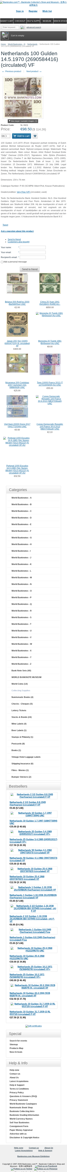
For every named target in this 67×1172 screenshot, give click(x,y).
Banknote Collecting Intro (22, 1111)
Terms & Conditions (19, 1089)
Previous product (11, 71)
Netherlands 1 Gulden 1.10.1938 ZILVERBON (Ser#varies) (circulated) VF (33, 896)
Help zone (14, 1070)
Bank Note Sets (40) (21, 670)
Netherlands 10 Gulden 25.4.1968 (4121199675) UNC (27, 957)
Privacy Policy (17, 1092)
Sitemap (14, 1044)
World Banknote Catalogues (23, 1104)
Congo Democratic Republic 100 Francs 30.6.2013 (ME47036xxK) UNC (50, 426)
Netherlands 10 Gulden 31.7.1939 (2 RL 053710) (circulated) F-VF (30, 1013)
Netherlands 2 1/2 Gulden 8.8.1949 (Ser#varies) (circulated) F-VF (28, 803)
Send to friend (14, 239)
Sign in (20, 11)
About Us (14, 1077)
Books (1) (16, 750)
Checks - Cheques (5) (22, 704)
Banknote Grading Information (24, 1115)
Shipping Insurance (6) (22, 763)
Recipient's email (9, 257)
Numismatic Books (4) (22, 697)
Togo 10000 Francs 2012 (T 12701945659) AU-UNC (50, 383)
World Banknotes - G (22, 537)
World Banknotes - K (22, 564)
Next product (34, 71)
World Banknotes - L (21, 571)
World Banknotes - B (22, 504)
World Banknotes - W (22, 644)
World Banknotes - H (22, 544)
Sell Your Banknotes (19, 1122)
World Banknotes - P (21, 597)
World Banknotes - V (21, 637)
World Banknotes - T (21, 624)
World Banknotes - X (21, 650)
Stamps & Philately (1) (22, 737)
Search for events (18, 1041)
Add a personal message (15, 262)
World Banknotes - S (21, 617)
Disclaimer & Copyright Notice (24, 1137)
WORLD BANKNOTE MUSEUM (26, 677)
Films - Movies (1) (20, 770)
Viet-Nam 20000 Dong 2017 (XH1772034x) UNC (17, 425)
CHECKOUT (20, 21)
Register (33, 11)
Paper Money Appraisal (21, 1130)
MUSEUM (47, 21)
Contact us (15, 1074)
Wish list (47, 11)
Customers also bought (18, 242)
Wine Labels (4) (19, 724)
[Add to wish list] (35, 136)
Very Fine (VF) (24, 192)
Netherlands (32, 44)
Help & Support (17, 1085)
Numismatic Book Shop (21, 1107)
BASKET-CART (6, 21)
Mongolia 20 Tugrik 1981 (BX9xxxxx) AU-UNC (50, 342)
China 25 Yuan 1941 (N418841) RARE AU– (49, 303)
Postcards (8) (18, 744)
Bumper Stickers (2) (21, 777)
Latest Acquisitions (19, 1081)
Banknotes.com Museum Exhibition (33, 1156)
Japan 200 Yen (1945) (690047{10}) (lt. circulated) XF (17, 343)
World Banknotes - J (21, 557)
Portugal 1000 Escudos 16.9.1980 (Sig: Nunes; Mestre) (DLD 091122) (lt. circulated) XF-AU (17, 469)
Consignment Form (19, 1126)
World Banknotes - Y (21, 657)
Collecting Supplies (21, 690)
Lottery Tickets (19, 710)
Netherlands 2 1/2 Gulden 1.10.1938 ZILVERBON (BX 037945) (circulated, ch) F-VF (32, 919)
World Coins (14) (20, 684)
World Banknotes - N (16, 44)
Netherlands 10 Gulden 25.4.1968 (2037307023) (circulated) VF (27, 877)
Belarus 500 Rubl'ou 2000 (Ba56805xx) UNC (17, 303)
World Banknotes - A (22, 498)
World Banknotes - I (21, 551)
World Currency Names (21, 1119)
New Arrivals (16, 1052)
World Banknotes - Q (22, 604)
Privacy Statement (19, 1100)
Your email (6, 252)
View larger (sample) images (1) (24, 121)
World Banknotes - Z (21, 664)
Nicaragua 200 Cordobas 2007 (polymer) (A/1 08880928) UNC (17, 385)
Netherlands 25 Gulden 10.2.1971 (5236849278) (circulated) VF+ (27, 975)
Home (3, 44)
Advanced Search (33, 27)
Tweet (5, 225)
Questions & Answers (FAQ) (23, 1096)
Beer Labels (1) (19, 730)
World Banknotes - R (22, 611)
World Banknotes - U (22, 631)
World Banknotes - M (22, 577)
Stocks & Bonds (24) (22, 717)
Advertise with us (18, 1134)
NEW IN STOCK (60, 21)
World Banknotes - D (22, 518)
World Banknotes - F (21, 531)
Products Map (16, 1048)
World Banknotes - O (22, 591)
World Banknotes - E (21, 524)
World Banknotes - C (22, 511)
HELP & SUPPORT (33, 21)
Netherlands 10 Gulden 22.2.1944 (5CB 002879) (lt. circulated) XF (30, 994)
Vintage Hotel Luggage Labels (26, 757)
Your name (6, 247)
